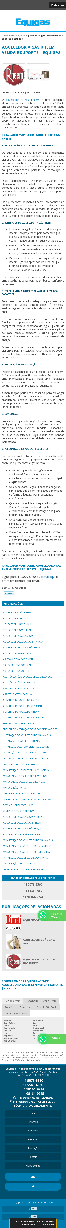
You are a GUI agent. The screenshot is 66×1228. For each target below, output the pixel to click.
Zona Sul (10, 1007)
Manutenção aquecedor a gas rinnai (25, 776)
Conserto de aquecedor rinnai (21, 711)
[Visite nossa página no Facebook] (33, 1187)
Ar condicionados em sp (17, 665)
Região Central (13, 1001)
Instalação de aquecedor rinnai (22, 741)
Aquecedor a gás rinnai (17, 624)
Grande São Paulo (47, 1007)
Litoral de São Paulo (16, 1013)
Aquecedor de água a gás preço (22, 828)
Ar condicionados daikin (18, 659)
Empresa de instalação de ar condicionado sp (30, 729)
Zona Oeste (49, 1001)
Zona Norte (32, 1001)
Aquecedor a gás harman (18, 612)
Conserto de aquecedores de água (23, 717)
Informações (13, 604)
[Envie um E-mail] (33, 1177)
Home (33, 1113)
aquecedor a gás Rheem (22, 99)
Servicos (33, 1130)
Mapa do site (33, 1165)
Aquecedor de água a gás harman (23, 641)
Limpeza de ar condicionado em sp (23, 869)
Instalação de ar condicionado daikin (26, 746)
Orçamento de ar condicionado (22, 793)
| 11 (44, 1221)
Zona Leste (25, 1007)
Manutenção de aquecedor (19, 863)
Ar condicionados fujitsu (18, 670)
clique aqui (48, 577)
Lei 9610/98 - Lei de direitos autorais (24, 1060)
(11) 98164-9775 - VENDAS (34, 1098)
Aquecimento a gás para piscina (21, 834)
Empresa (33, 1121)
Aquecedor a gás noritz (17, 618)
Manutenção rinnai (14, 787)
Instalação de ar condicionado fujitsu (26, 758)
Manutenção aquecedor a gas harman (26, 770)
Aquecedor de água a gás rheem (22, 822)
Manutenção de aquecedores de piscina (26, 851)
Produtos (33, 1139)
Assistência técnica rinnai (18, 694)
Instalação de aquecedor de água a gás (27, 735)
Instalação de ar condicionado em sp (25, 752)
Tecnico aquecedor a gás (18, 805)
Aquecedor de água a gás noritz (22, 816)
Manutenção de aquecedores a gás (24, 781)
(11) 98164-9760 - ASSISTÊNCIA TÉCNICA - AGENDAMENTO (34, 1104)
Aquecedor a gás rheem (17, 630)
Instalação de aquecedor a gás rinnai (25, 857)
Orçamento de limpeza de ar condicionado (28, 799)
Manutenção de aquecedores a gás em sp (27, 846)
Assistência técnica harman (19, 682)
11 (28, 1224)
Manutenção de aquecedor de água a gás (28, 840)
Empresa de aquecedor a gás (19, 723)
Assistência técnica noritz (18, 688)
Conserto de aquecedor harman (22, 706)
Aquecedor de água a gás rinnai (22, 647)
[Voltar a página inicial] (33, 20)
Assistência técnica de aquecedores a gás (27, 676)
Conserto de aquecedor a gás (21, 700)
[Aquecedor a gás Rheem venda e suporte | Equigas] (14, 74)
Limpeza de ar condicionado (20, 764)
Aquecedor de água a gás (18, 635)
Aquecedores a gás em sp (17, 653)
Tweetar (9, 593)
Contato (33, 1156)
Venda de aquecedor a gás (18, 811)
